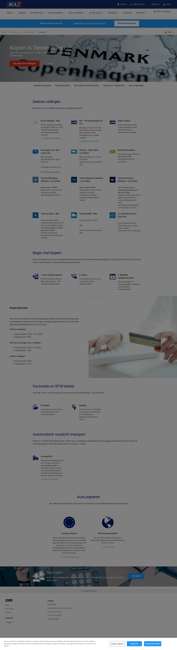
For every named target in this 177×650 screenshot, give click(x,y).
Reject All (134, 644)
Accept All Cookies (152, 644)
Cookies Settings (117, 644)
